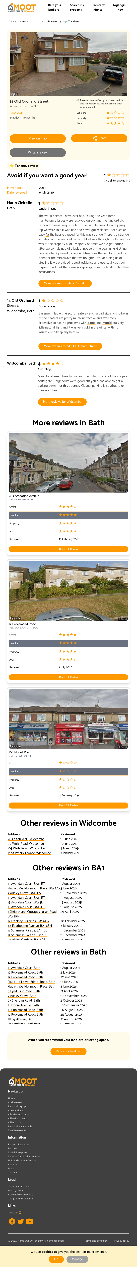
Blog (114, 5)
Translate (73, 21)
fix (47, 234)
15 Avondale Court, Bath (24, 968)
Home (11, 1098)
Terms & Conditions (19, 1186)
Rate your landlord (54, 7)
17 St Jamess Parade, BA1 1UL (27, 930)
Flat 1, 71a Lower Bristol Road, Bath (31, 982)
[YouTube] (29, 1221)
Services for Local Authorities (24, 1156)
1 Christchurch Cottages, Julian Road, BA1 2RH (32, 914)
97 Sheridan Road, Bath (24, 1000)
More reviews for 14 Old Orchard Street (70, 346)
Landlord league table (20, 1126)
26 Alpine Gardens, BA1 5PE (26, 940)
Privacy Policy (15, 1190)
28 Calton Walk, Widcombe (26, 839)
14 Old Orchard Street (20, 303)
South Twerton (15, 499)
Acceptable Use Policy (20, 1194)
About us (13, 1164)
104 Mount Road (20, 752)
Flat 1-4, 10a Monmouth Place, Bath (31, 986)
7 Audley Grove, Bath (22, 996)
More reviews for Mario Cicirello (65, 283)
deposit (44, 267)
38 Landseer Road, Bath (24, 1024)
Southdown (13, 756)
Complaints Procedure (20, 1198)
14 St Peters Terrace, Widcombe (29, 853)
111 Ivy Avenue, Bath (21, 1019)
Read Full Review (68, 549)
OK (56, 1259)
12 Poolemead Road (22, 624)
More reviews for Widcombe (62, 402)
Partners (13, 1148)
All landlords (15, 1122)
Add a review (15, 1102)
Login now (121, 7)
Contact (12, 1172)
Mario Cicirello (22, 118)
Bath (25, 106)
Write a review (37, 152)
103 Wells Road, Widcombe (26, 848)
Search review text (18, 1130)
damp (91, 323)
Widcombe (16, 106)
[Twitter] (21, 1221)
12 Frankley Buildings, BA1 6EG (28, 921)
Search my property (77, 7)
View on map (38, 138)
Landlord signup (17, 1106)
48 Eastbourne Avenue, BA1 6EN (30, 926)
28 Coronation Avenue (24, 496)
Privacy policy (121, 1241)
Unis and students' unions (22, 1160)
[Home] (21, 8)
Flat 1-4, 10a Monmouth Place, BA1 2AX (34, 888)
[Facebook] (12, 1221)
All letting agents (17, 1118)
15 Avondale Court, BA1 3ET (26, 884)
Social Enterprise (17, 1152)
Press (11, 1168)
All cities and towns (19, 1114)
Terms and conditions (96, 1241)
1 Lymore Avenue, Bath (23, 1005)
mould (107, 323)
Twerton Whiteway (17, 627)
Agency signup (16, 1110)
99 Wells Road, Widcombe (26, 844)
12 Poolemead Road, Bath (25, 972)
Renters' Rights (99, 7)
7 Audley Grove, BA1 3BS (24, 893)
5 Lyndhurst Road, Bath (24, 991)
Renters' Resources (19, 1144)
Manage (77, 1259)
